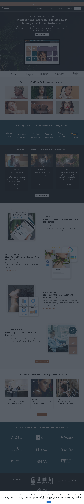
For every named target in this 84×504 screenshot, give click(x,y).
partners (7, 494)
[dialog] (42, 497)
